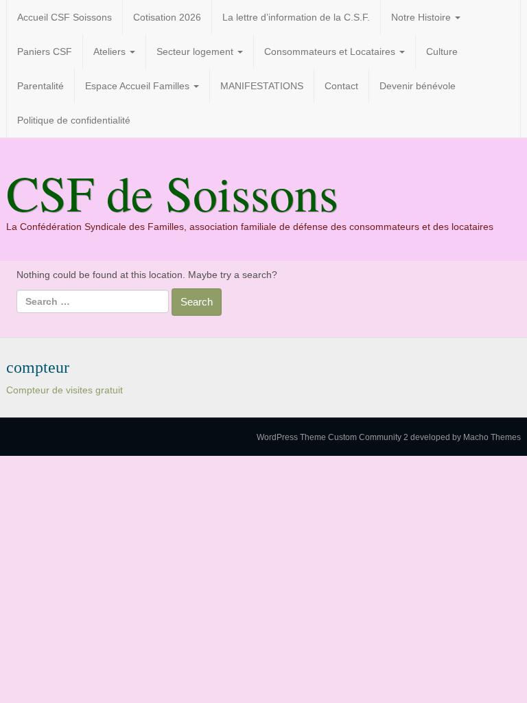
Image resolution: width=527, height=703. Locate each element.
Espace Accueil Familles (138, 85)
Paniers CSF (44, 51)
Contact (341, 85)
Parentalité (40, 85)
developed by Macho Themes (465, 437)
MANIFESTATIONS (261, 85)
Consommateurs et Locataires (331, 51)
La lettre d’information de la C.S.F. (296, 17)
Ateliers (110, 51)
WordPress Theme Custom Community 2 (332, 437)
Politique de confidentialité (73, 120)
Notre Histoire (422, 17)
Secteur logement (196, 51)
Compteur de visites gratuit (64, 389)
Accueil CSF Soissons (64, 17)
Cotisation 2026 (167, 17)
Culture (442, 51)
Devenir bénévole (417, 85)
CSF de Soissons (172, 192)
